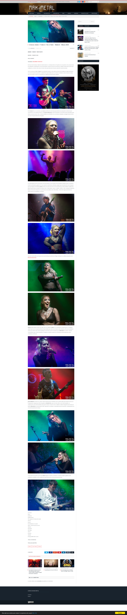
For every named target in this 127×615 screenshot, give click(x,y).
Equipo (29, 595)
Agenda (76, 13)
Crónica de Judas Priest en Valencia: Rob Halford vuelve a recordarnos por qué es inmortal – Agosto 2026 (56, 1)
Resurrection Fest (32, 257)
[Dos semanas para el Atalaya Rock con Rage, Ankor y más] (67, 562)
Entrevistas (47, 13)
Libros (69, 13)
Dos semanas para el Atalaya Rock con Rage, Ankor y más (67, 569)
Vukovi (39, 545)
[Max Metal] (42, 7)
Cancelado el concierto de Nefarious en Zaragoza (89, 32)
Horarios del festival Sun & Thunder (90, 55)
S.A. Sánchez (32, 48)
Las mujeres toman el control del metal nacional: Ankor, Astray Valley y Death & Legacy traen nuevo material (35, 570)
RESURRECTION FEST (37, 61)
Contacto (29, 593)
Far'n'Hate (34, 545)
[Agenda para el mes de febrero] (51, 562)
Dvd (63, 13)
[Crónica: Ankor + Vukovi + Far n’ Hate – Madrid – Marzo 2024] (51, 31)
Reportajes (94, 13)
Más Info (34, 613)
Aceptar (120, 613)
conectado (39, 580)
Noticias (32, 13)
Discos (38, 13)
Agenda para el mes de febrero (51, 568)
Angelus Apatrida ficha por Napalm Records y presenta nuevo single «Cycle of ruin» (91, 48)
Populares (87, 26)
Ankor (29, 545)
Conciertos (56, 13)
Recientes (81, 26)
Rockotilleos (84, 13)
